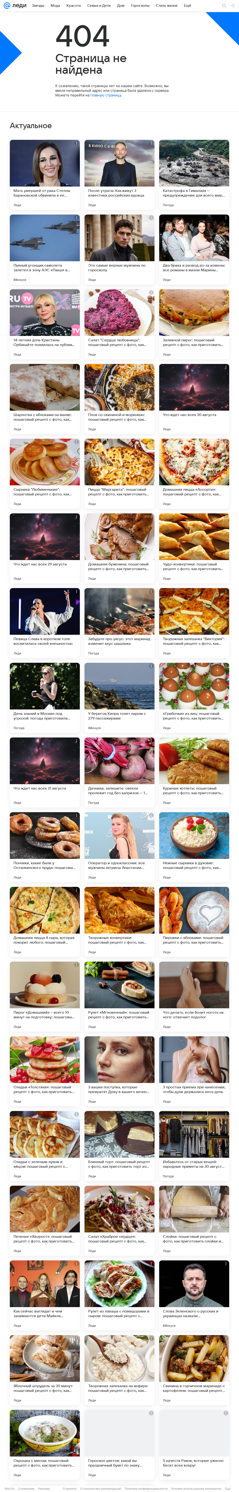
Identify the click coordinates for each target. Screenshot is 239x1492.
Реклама (44, 1488)
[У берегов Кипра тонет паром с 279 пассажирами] (119, 698)
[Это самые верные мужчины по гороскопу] (119, 250)
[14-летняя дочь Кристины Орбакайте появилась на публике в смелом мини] (45, 324)
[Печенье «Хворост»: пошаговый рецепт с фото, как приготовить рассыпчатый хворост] (45, 1221)
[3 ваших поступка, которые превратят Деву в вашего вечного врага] (119, 1071)
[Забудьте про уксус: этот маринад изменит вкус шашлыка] (119, 623)
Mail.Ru (9, 1488)
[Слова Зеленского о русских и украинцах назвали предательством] (194, 1295)
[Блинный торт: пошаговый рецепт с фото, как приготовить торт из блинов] (119, 1146)
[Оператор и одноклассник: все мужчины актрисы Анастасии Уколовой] (119, 847)
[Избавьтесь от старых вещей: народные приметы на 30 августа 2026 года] (194, 1146)
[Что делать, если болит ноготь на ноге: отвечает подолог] (194, 997)
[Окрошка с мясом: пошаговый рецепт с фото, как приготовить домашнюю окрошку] (45, 1445)
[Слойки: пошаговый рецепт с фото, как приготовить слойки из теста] (194, 1221)
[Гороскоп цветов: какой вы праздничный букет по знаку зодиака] (119, 1445)
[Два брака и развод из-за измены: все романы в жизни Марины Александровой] (194, 250)
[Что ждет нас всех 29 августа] (45, 548)
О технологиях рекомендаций (100, 1488)
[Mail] (7, 5)
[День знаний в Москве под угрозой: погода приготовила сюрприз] (45, 698)
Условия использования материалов (196, 1488)
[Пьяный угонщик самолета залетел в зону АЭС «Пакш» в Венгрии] (45, 250)
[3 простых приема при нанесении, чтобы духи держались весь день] (194, 1071)
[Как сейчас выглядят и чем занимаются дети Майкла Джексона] (45, 1295)
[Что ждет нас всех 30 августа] (194, 399)
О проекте (70, 1488)
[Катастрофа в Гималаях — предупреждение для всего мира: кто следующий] (194, 175)
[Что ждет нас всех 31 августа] (45, 772)
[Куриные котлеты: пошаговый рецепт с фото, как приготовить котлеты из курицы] (194, 772)
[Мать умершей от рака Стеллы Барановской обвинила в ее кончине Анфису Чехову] (45, 175)
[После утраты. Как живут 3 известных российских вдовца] (119, 175)
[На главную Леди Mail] (18, 5)
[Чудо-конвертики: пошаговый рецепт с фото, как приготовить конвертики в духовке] (194, 548)
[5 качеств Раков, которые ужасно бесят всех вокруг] (194, 1445)
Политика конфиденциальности (146, 1488)
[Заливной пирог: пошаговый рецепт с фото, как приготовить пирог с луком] (194, 324)
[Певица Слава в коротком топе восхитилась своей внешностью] (45, 623)
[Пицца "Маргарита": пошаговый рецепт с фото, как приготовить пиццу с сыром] (119, 474)
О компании (26, 1488)
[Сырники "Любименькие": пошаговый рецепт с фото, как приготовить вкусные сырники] (45, 474)
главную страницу (105, 95)
